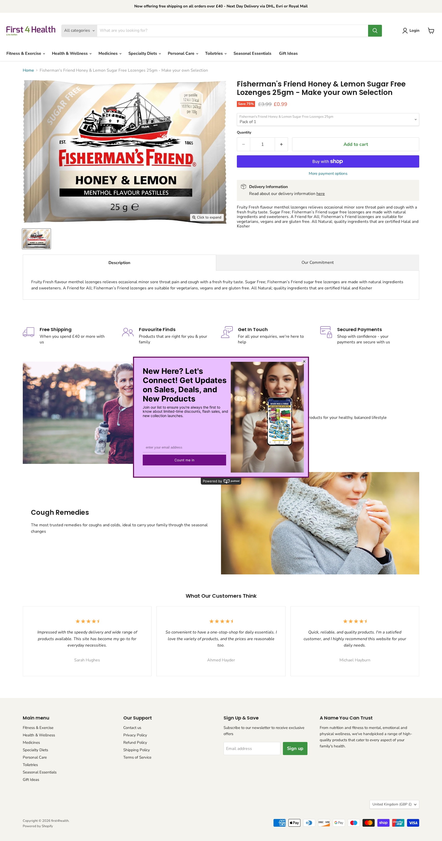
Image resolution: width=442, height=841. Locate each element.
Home (28, 70)
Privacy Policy (135, 735)
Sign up (295, 748)
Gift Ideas (288, 53)
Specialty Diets (143, 53)
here (320, 193)
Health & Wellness (70, 53)
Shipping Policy (136, 749)
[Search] (375, 31)
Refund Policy (135, 742)
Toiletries (214, 53)
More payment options (328, 173)
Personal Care (181, 53)
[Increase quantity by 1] (281, 144)
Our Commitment (318, 262)
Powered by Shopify (38, 826)
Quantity (244, 132)
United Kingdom (392, 804)
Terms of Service (137, 757)
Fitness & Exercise (24, 53)
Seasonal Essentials (252, 53)
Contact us (132, 727)
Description (119, 263)
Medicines (108, 53)
